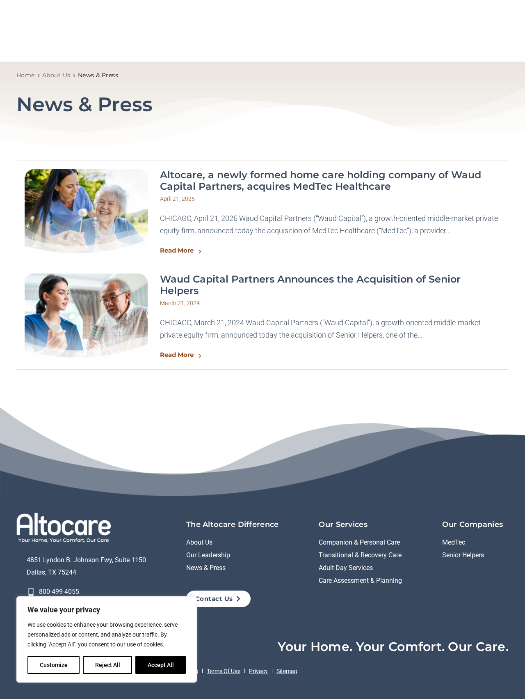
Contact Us (214, 598)
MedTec (453, 542)
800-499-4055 (59, 592)
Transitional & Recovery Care (360, 555)
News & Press (206, 568)
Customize (54, 665)
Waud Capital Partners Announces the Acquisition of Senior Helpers (310, 285)
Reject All (107, 665)
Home (25, 75)
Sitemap (286, 671)
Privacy (258, 671)
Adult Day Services (346, 568)
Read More (177, 250)
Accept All (161, 665)
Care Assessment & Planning (360, 580)
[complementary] (106, 639)
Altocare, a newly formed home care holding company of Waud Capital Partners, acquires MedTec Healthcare (320, 180)
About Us (56, 75)
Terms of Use (223, 671)
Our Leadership (208, 555)
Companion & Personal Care (359, 542)
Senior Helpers (463, 555)
